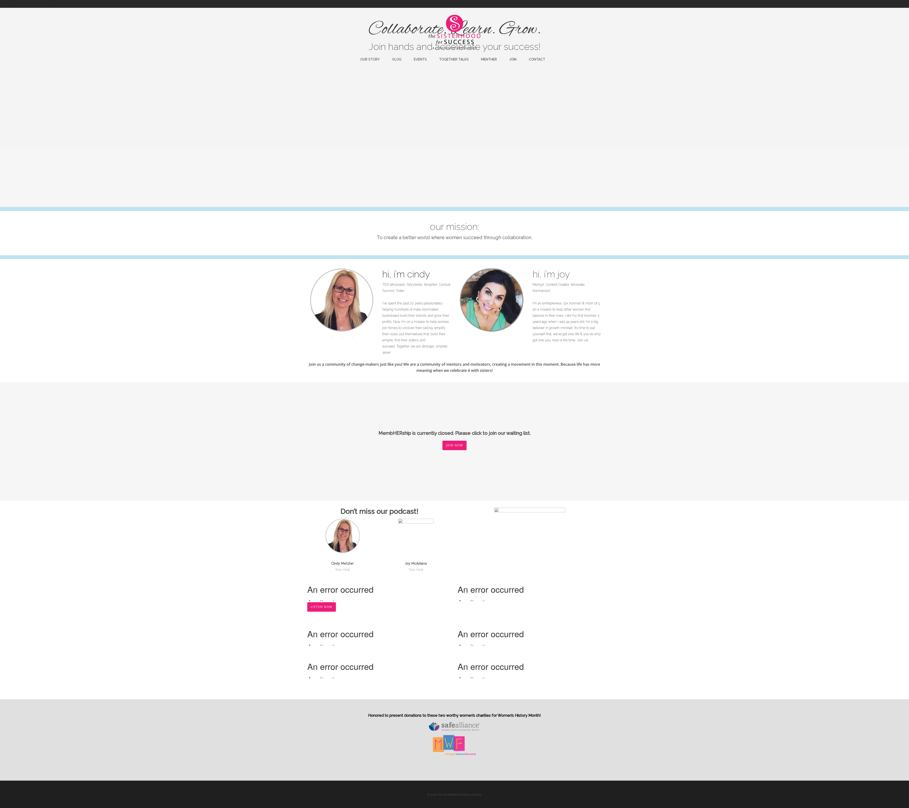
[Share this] (327, 337)
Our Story (370, 59)
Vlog (396, 59)
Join (513, 59)
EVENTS (420, 59)
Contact (537, 59)
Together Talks (454, 59)
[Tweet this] (337, 337)
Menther (489, 59)
